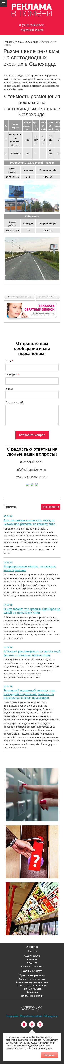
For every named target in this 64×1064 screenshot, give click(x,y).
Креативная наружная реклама (32, 982)
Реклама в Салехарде (26, 42)
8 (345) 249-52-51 (32, 25)
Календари (32, 992)
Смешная (32, 959)
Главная (8, 42)
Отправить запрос (32, 435)
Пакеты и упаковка (32, 989)
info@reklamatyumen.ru (32, 469)
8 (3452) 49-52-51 (31, 461)
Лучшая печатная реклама (32, 979)
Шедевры (32, 962)
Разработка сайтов (31, 1016)
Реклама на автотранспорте (32, 985)
